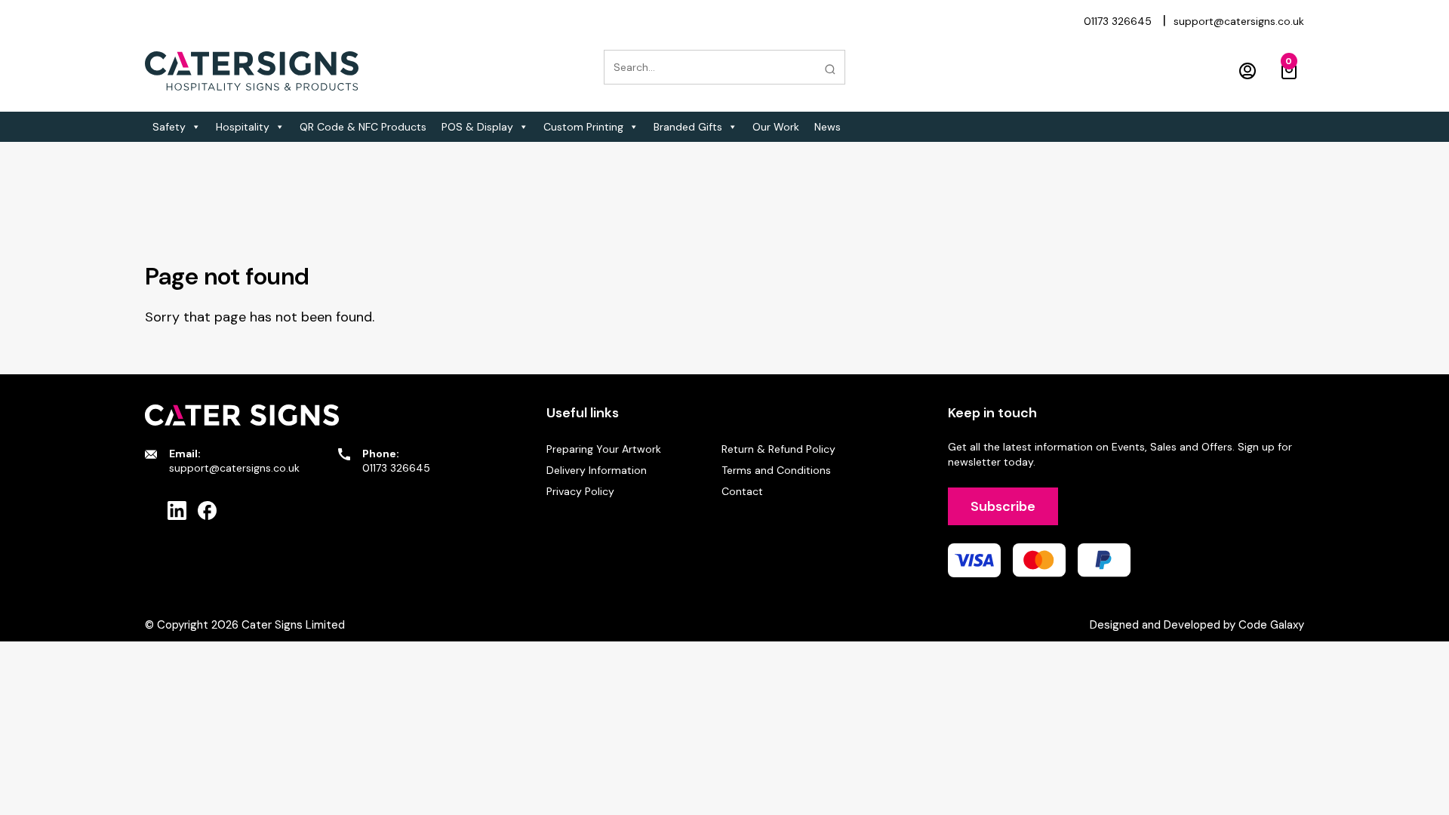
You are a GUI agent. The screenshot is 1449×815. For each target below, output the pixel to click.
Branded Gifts (688, 127)
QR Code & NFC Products (363, 127)
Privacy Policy (580, 491)
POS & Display (477, 127)
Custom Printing (583, 127)
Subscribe (1003, 506)
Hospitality (242, 127)
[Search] (830, 69)
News (827, 127)
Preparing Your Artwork (603, 449)
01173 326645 (1118, 21)
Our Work (775, 127)
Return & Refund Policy (778, 449)
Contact (742, 491)
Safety (169, 127)
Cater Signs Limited (293, 624)
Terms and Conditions (776, 470)
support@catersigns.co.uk (1239, 21)
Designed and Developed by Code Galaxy (1197, 624)
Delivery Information (596, 470)
